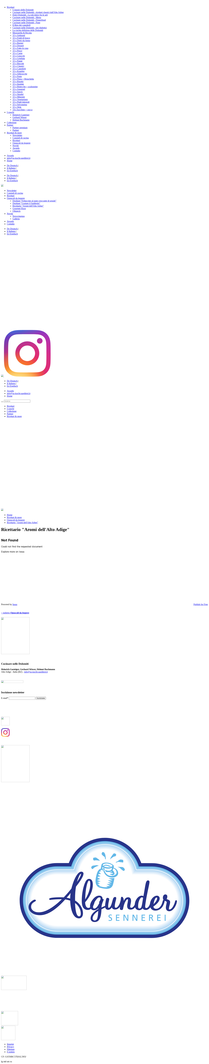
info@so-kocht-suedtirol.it (36, 672)
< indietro (15, 613)
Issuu (15, 604)
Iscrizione (41, 698)
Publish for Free (201, 604)
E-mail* (4, 698)
